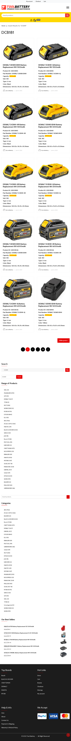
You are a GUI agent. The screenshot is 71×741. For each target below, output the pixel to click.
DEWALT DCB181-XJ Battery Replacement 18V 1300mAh (49, 66)
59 (43, 349)
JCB (5, 436)
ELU (5, 417)
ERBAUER (6, 454)
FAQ (2, 713)
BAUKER (6, 482)
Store (39, 675)
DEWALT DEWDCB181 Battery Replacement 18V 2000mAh (50, 125)
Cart (45, 1)
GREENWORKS (8, 488)
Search (4, 364)
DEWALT (6, 399)
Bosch (6, 439)
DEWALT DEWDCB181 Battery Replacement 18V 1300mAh (15, 66)
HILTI (5, 405)
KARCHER (6, 445)
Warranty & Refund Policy (9, 727)
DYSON (6, 414)
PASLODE (6, 485)
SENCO (6, 433)
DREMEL (6, 470)
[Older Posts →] (48, 349)
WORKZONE (7, 408)
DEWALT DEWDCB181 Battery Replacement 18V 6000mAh (15, 245)
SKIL (5, 390)
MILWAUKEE (7, 393)
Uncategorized (8, 605)
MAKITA (6, 457)
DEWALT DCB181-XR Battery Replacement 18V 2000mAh (14, 185)
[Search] (68, 497)
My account (29, 1)
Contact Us (5, 720)
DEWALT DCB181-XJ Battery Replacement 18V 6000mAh (14, 305)
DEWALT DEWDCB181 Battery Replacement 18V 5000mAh (50, 305)
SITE (5, 396)
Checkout (38, 1)
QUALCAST (7, 463)
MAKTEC (6, 427)
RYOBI (6, 411)
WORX (6, 479)
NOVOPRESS (7, 451)
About (3, 717)
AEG (5, 421)
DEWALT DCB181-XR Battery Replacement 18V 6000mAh (49, 245)
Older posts (63, 340)
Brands (39, 683)
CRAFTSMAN (7, 448)
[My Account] (31, 20)
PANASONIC (7, 467)
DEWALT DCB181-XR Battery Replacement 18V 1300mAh (14, 125)
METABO (6, 460)
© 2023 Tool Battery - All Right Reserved (36, 736)
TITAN (5, 402)
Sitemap (40, 690)
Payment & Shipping (7, 724)
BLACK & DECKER (9, 430)
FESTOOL (7, 442)
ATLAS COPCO (8, 424)
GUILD (6, 473)
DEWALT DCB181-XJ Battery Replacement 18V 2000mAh (49, 185)
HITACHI (6, 476)
